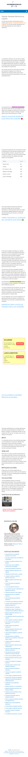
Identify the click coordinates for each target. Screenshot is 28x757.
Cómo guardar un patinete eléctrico (14, 620)
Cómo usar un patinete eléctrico (13, 655)
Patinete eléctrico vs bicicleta (12, 607)
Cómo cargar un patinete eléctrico (13, 708)
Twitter (20, 544)
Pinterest (15, 544)
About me (11, 545)
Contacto (16, 752)
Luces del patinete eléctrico (12, 586)
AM (17, 753)
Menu (2, 11)
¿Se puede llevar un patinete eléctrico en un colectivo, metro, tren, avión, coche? (14, 638)
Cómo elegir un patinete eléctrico (13, 675)
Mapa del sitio (21, 752)
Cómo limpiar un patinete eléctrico (13, 706)
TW (14, 753)
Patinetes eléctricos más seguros (13, 592)
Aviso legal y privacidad (9, 752)
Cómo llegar (20, 343)
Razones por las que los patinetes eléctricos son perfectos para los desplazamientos (13, 679)
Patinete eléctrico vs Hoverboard (13, 686)
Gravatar (6, 545)
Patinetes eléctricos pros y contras (13, 574)
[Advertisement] (14, 44)
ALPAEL (9, 749)
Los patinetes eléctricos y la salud (13, 713)
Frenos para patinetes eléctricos (13, 568)
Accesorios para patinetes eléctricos (14, 601)
